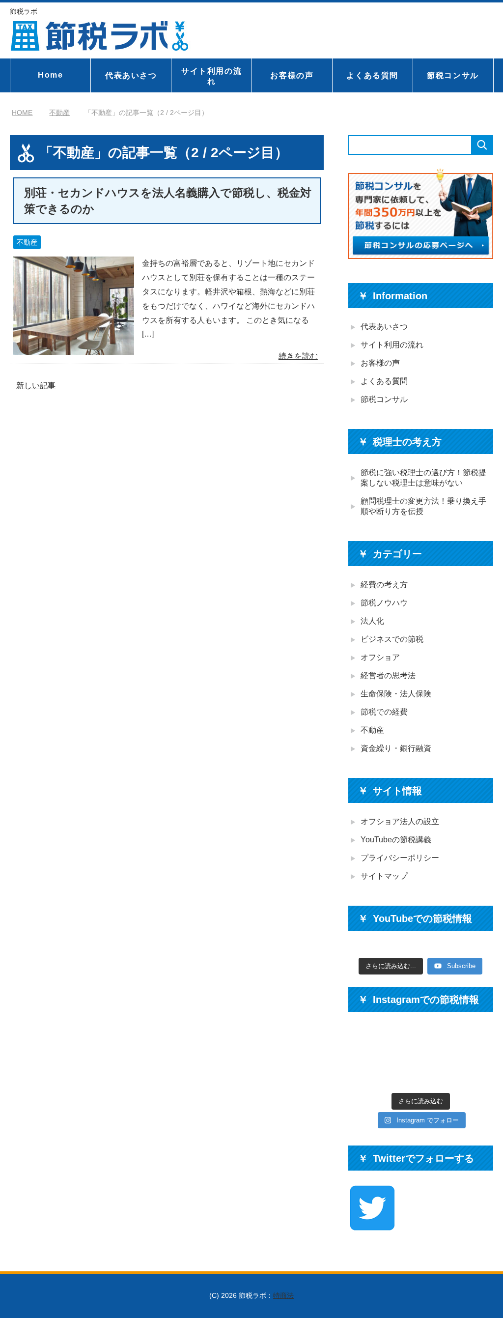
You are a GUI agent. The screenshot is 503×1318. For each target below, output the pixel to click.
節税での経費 (384, 712)
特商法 (283, 1295)
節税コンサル (453, 75)
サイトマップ (384, 876)
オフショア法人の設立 (400, 821)
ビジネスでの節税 (392, 639)
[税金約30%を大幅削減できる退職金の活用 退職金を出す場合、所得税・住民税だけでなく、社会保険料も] (439, 1072)
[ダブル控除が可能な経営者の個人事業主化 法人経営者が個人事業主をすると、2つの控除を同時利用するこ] (476, 1041)
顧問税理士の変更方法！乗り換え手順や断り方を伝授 (423, 506)
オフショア (380, 657)
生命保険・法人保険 (396, 693)
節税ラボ (23, 11)
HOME (22, 112)
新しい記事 (36, 385)
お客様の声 (291, 75)
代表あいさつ (131, 75)
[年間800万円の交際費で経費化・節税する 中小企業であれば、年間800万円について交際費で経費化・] (402, 1072)
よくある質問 (372, 75)
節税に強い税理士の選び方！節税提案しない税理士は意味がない (423, 477)
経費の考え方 (384, 584)
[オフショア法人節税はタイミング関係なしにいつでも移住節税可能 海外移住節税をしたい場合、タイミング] (364, 1041)
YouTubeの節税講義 (396, 839)
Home (50, 75)
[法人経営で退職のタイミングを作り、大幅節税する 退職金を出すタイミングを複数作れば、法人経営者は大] (364, 1072)
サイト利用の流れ (211, 76)
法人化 (372, 621)
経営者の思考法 (388, 675)
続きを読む (298, 356)
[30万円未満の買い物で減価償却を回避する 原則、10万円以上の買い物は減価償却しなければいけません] (476, 1072)
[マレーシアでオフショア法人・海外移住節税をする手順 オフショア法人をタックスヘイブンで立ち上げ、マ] (402, 1041)
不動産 (27, 242)
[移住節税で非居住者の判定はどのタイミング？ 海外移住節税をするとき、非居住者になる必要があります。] (439, 1041)
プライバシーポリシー (400, 858)
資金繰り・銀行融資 (396, 748)
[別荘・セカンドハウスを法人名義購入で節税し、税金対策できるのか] (73, 348)
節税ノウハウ (384, 603)
